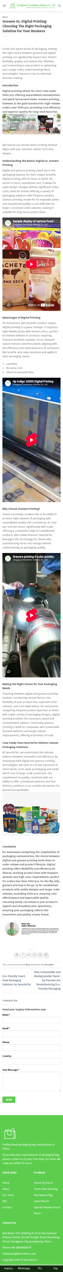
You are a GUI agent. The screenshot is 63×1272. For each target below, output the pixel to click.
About (5, 1189)
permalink (48, 964)
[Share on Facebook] (22, 955)
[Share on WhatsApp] (17, 955)
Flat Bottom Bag (43, 1195)
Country (6, 1056)
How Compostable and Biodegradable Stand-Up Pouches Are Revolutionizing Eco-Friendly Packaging (47, 980)
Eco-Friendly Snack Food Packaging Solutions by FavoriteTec (16, 980)
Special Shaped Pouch (47, 1207)
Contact (7, 1207)
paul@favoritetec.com (23, 1253)
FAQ (4, 1201)
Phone (5, 1042)
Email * (6, 1028)
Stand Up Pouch (43, 1182)
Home (5, 1182)
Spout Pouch (41, 1201)
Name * (6, 1014)
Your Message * (10, 1070)
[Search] (59, 6)
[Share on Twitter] (28, 955)
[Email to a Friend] (34, 955)
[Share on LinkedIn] (46, 955)
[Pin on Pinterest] (40, 955)
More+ (37, 1213)
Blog (5, 17)
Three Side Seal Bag (46, 1189)
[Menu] (4, 6)
